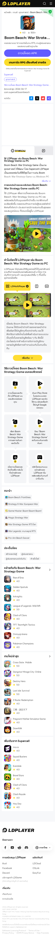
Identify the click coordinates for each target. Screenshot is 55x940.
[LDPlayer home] (16, 3)
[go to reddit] (19, 848)
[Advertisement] (27, 124)
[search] (44, 3)
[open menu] (51, 3)
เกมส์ (15, 12)
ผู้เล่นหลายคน (27, 554)
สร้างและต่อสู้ (11, 554)
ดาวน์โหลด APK (27, 53)
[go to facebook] (5, 848)
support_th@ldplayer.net (18, 927)
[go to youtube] (12, 848)
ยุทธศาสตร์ (23, 12)
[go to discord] (26, 848)
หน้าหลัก (7, 12)
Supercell (8, 74)
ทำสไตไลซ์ (35, 558)
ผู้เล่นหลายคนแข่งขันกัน (16, 558)
